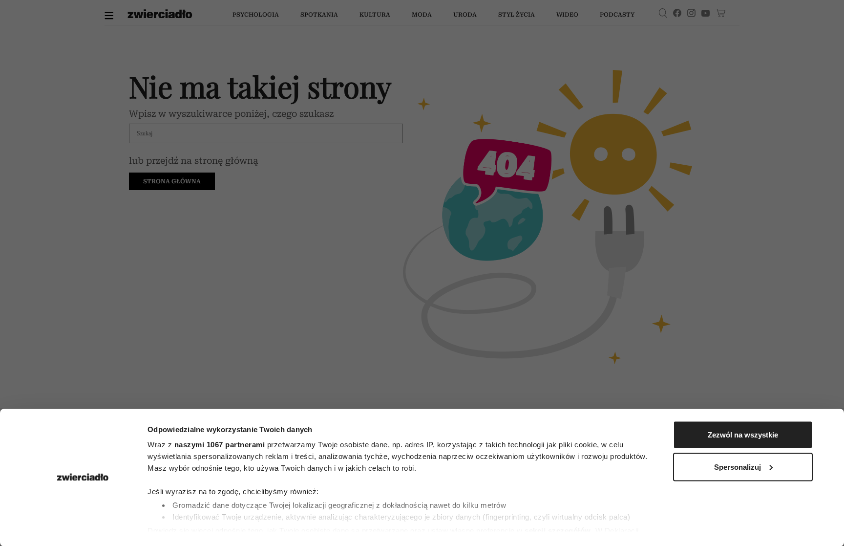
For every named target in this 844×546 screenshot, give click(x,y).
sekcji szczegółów (558, 530)
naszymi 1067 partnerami (219, 444)
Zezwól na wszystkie (743, 435)
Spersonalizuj (737, 466)
